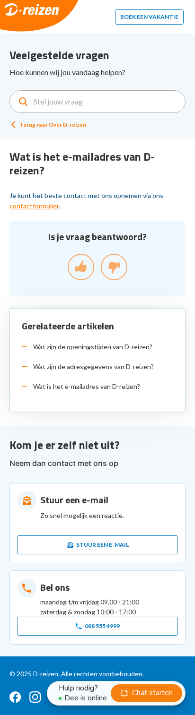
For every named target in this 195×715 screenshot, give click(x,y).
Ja (81, 267)
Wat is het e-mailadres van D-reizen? (86, 386)
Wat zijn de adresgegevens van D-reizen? (93, 366)
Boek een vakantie (149, 16)
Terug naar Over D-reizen (52, 124)
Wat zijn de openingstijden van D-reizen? (92, 347)
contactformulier (34, 206)
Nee (114, 267)
